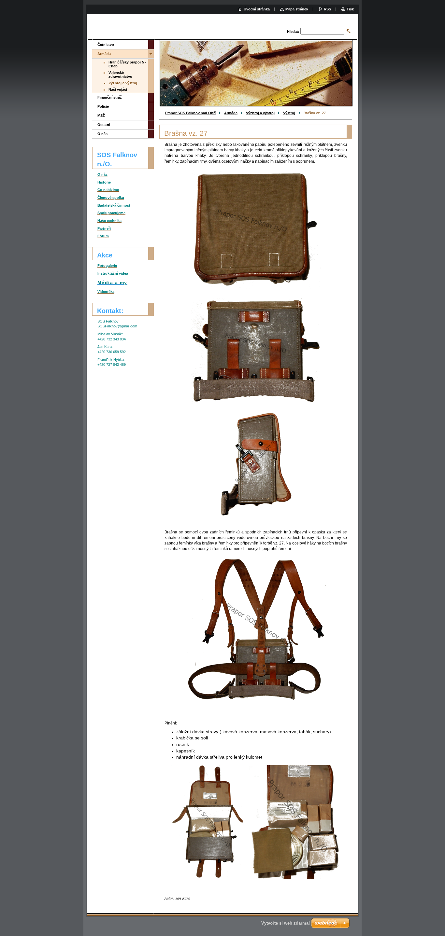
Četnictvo (105, 45)
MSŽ (101, 115)
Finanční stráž (109, 97)
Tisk (350, 9)
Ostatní (103, 125)
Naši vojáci (117, 89)
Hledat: (293, 32)
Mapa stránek (296, 9)
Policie (103, 106)
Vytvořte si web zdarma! (285, 923)
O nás (102, 134)
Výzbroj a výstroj (260, 113)
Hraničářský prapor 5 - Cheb (127, 64)
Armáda (230, 113)
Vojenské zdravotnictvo (120, 74)
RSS (327, 9)
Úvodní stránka (257, 9)
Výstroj (289, 113)
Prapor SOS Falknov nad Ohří (190, 113)
